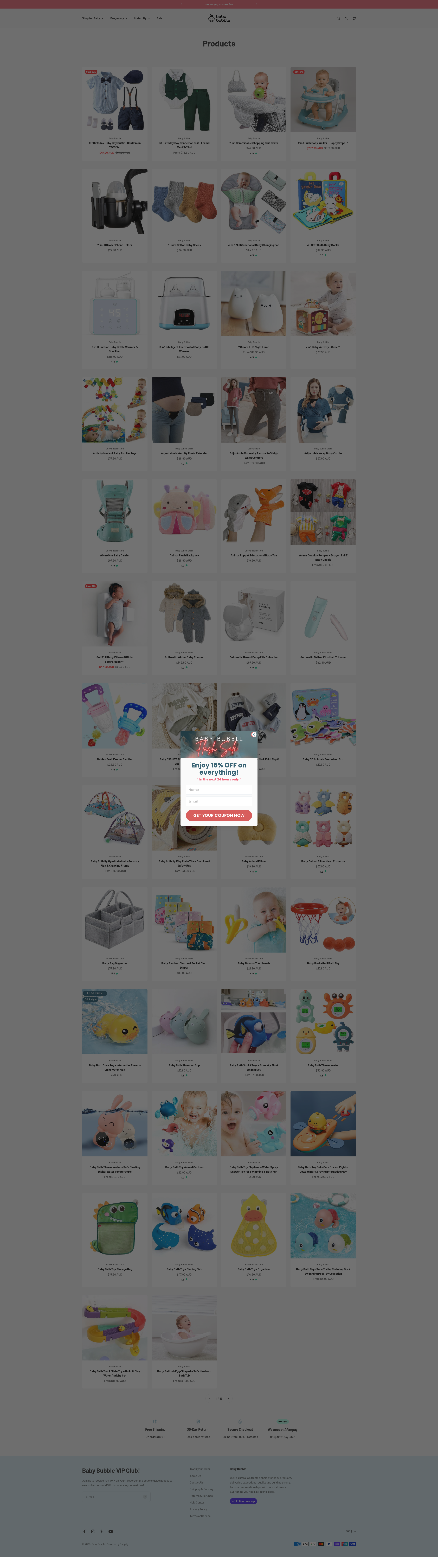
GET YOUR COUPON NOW (219, 815)
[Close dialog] (253, 734)
